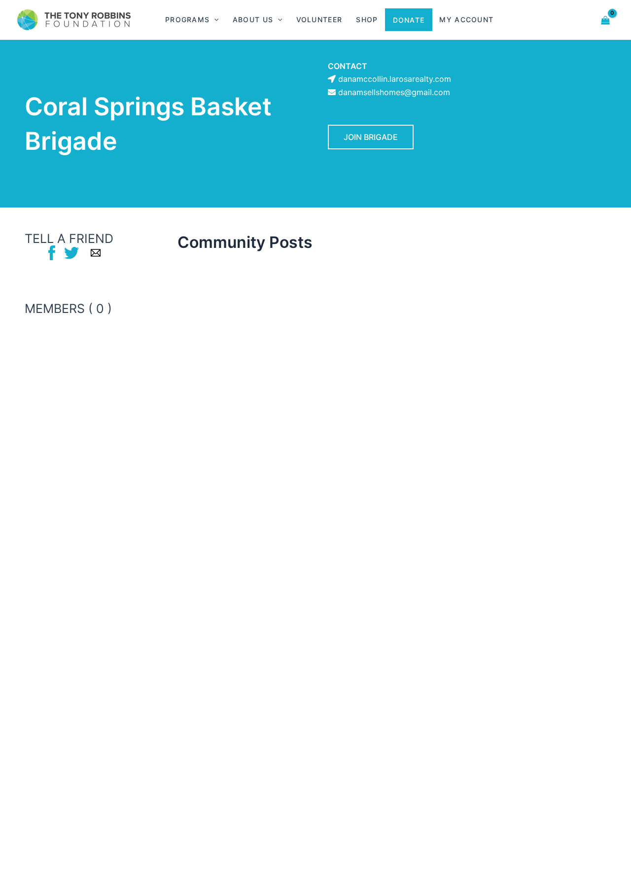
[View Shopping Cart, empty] (605, 19)
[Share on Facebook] (51, 252)
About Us (253, 19)
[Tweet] (71, 252)
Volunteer (319, 19)
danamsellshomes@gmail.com (394, 92)
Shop (367, 19)
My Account (466, 19)
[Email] (96, 252)
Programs (187, 19)
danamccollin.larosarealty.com (394, 79)
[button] (214, 20)
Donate (409, 20)
